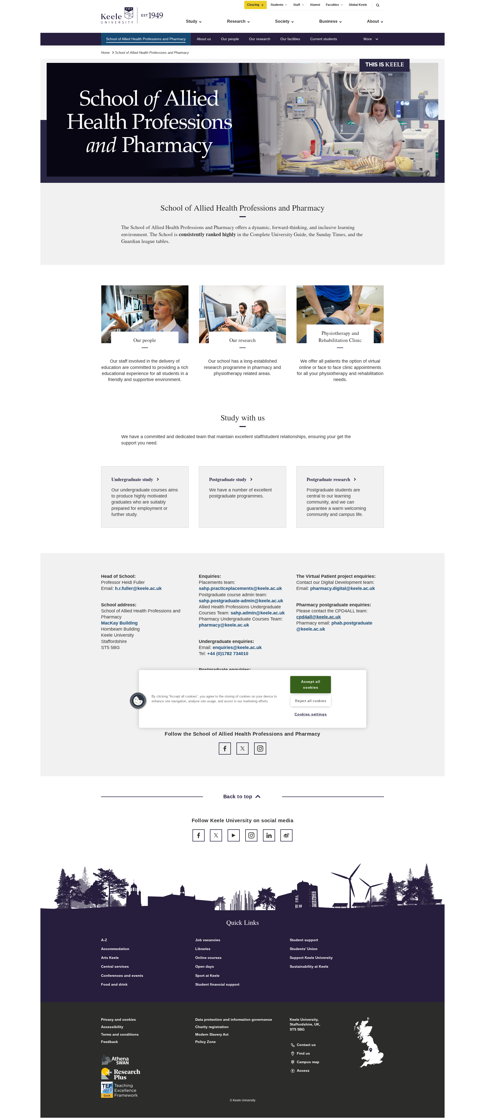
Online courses (208, 958)
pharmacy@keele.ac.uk (224, 625)
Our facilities (290, 39)
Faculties (332, 5)
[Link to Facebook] (225, 748)
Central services (115, 966)
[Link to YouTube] (234, 835)
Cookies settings (311, 714)
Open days (204, 966)
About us (204, 39)
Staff (296, 5)
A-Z (104, 940)
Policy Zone (205, 1042)
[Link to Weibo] (286, 835)
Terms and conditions (120, 1034)
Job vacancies (207, 940)
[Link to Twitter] (242, 748)
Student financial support (217, 984)
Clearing (253, 5)
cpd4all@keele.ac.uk (318, 616)
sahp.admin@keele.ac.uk (258, 612)
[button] (377, 5)
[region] (252, 699)
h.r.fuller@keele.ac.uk (138, 588)
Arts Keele (110, 958)
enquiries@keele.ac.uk (237, 647)
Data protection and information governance (233, 1019)
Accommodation (115, 949)
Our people (230, 39)
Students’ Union (304, 949)
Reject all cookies (310, 701)
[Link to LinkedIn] (269, 835)
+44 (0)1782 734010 (227, 653)
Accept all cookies (310, 684)
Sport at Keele (207, 976)
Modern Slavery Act (212, 1034)
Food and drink (114, 984)
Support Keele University (311, 958)
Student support (304, 940)
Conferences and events (122, 976)
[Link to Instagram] (260, 748)
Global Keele (358, 5)
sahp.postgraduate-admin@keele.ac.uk (241, 600)
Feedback (109, 1042)
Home (105, 53)
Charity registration (212, 1027)
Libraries (202, 949)
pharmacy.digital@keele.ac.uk (342, 588)
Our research (259, 39)
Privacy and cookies (118, 1019)
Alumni (315, 5)
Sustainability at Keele (309, 966)
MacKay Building (119, 623)
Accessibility (112, 1027)
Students (277, 5)
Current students (323, 39)
